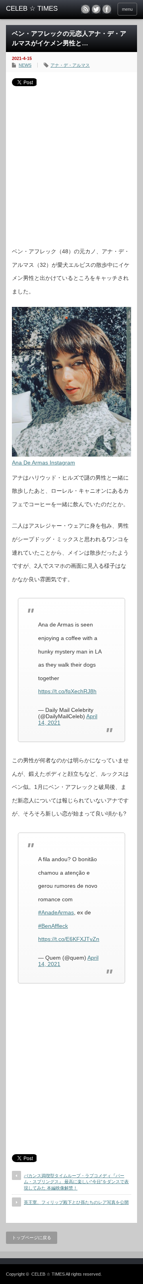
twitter (96, 9)
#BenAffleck (53, 926)
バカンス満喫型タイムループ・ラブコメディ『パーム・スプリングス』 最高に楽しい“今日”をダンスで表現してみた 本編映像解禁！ (76, 1181)
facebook (106, 9)
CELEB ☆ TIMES (48, 1274)
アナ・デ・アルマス (70, 65)
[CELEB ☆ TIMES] (34, 9)
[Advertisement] (71, 163)
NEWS (25, 65)
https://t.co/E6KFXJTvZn (68, 939)
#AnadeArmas (56, 912)
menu (127, 9)
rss (85, 9)
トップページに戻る (31, 1237)
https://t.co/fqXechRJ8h (67, 691)
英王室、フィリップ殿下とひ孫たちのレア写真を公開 (76, 1202)
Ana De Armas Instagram (43, 462)
